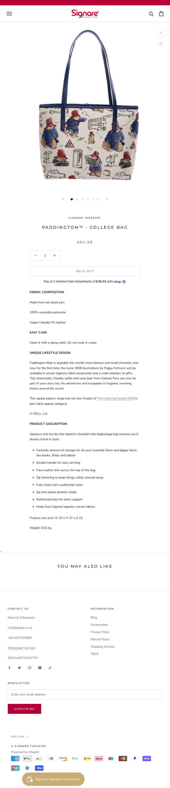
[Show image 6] (98, 199)
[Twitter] (19, 667)
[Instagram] (29, 667)
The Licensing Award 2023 (115, 398)
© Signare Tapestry (29, 746)
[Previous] (63, 199)
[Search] (151, 13)
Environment (99, 625)
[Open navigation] (9, 13)
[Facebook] (9, 667)
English (17, 736)
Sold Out (85, 271)
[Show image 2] (77, 199)
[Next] (107, 199)
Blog (94, 617)
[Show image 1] (72, 199)
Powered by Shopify (25, 752)
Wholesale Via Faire (21, 648)
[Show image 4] (88, 199)
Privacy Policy (100, 632)
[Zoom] (160, 32)
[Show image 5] (93, 199)
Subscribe (24, 709)
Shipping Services (103, 647)
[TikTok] (50, 667)
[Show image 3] (82, 199)
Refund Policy (100, 639)
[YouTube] (39, 667)
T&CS (95, 654)
